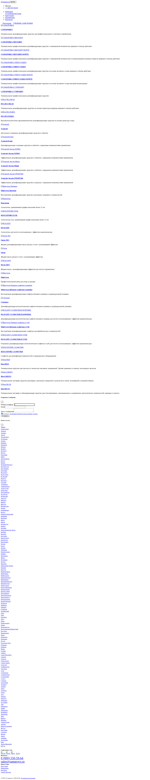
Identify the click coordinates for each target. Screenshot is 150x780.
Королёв (3, 534)
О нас (7, 14)
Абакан (3, 427)
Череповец (4, 714)
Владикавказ (5, 468)
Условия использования (28, 778)
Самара (3, 653)
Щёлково (3, 720)
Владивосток (5, 466)
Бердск (3, 453)
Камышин (4, 516)
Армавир (3, 738)
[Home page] (5, 2)
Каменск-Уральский (7, 514)
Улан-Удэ (3, 698)
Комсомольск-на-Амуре (8, 530)
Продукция (9, 16)
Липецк (3, 548)
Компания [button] (9, 12)
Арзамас (3, 433)
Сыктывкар (4, 682)
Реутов (3, 641)
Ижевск (3, 502)
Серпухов (4, 665)
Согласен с (20, 414)
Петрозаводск (5, 627)
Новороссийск (5, 591)
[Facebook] (3, 753)
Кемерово (4, 518)
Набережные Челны (7, 566)
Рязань (3, 649)
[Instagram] (13, 753)
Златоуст (3, 498)
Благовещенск (5, 459)
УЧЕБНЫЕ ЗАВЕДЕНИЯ (23, 23)
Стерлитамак (5, 677)
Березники (4, 455)
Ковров (3, 526)
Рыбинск (3, 647)
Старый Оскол (5, 675)
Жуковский (4, 496)
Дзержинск (4, 484)
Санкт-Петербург (6, 655)
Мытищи (3, 564)
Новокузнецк (5, 585)
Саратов (3, 659)
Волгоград (4, 472)
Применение (10, 17)
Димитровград (5, 486)
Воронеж (4, 480)
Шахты (3, 718)
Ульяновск (4, 700)
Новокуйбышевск (6, 587)
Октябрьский (5, 611)
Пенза (3, 621)
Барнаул (3, 447)
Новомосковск (5, 589)
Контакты (9, 19)
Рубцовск (4, 645)
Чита (2, 716)
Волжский (4, 476)
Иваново (3, 500)
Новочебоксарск (6, 595)
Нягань (3, 734)
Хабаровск (4, 706)
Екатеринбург (5, 492)
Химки (3, 708)
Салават (3, 651)
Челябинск (4, 712)
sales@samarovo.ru (13, 761)
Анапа (3, 736)
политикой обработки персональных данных (24, 414)
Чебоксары (4, 710)
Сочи (2, 671)
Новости (13, 14)
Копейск (3, 532)
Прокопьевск (5, 633)
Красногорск (5, 538)
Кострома (4, 536)
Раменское (4, 639)
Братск (3, 461)
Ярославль (4, 730)
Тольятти (3, 690)
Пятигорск (4, 637)
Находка (3, 570)
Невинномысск (5, 572)
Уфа (2, 704)
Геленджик (4, 740)
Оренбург (4, 617)
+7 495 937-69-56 (11, 8)
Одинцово (4, 609)
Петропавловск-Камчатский (9, 629)
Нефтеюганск (5, 575)
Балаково (3, 443)
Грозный (3, 482)
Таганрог (3, 684)
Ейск (2, 742)
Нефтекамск (4, 573)
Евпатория (4, 490)
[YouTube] (8, 753)
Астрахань (4, 439)
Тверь (2, 688)
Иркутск (3, 504)
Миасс (3, 558)
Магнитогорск (5, 552)
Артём (3, 435)
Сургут (3, 679)
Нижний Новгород (6, 581)
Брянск (3, 463)
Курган (3, 544)
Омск (2, 613)
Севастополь (5, 661)
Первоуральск (5, 623)
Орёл (2, 615)
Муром (3, 562)
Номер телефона (7, 405)
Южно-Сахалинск (6, 726)
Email (3, 407)
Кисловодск (4, 524)
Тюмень (3, 696)
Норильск (4, 603)
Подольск (4, 631)
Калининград (5, 510)
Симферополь (5, 667)
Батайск (3, 449)
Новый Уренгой (6, 601)
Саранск (3, 657)
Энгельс (3, 724)
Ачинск (3, 441)
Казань (3, 508)
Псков (3, 635)
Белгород (4, 451)
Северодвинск (5, 663)
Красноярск (4, 542)
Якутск (3, 728)
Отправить (5, 416)
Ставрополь (4, 673)
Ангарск (3, 431)
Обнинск (3, 607)
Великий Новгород (7, 465)
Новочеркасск (5, 597)
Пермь (3, 625)
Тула (2, 694)
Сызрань (3, 680)
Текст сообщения (7, 411)
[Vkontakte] (18, 753)
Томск (3, 692)
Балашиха (4, 445)
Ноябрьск (4, 605)
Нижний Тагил (5, 583)
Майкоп (3, 554)
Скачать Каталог (6, 772)
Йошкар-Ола (5, 506)
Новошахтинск (5, 599)
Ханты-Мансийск (6, 744)
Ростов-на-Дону (6, 643)
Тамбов (3, 686)
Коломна (3, 528)
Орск (2, 619)
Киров (3, 522)
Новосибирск (5, 593)
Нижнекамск (5, 579)
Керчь (3, 520)
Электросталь (5, 722)
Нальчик (3, 568)
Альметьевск (5, 429)
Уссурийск (4, 702)
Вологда (3, 478)
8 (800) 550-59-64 (12, 758)
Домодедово (5, 488)
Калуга (3, 512)
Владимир (4, 470)
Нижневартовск (6, 577)
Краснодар (4, 540)
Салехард (4, 732)
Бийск (3, 457)
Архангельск (5, 437)
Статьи (18, 14)
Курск (3, 546)
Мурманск (4, 560)
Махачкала (4, 556)
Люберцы (4, 550)
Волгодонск (4, 474)
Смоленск (4, 669)
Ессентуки (4, 494)
